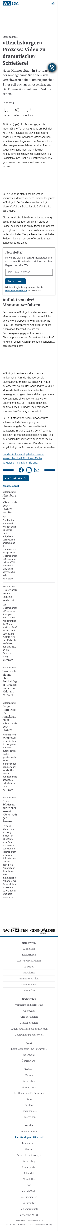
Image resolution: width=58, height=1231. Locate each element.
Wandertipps (29, 1087)
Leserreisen (29, 1117)
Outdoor (29, 1105)
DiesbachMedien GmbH (29, 1221)
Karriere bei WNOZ (29, 1215)
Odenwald (29, 1010)
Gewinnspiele (29, 1111)
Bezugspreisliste (29, 1209)
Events (29, 1075)
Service (29, 1125)
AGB (31, 1224)
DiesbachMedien (29, 1191)
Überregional (29, 1060)
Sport (29, 1043)
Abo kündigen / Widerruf (29, 1137)
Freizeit (29, 1069)
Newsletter (29, 972)
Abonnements (29, 1131)
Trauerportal (29, 1167)
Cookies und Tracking (43, 1224)
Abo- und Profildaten (29, 960)
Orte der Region (29, 1016)
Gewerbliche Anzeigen (29, 1155)
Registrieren (29, 954)
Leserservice (29, 1143)
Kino (29, 1099)
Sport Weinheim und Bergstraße (29, 1048)
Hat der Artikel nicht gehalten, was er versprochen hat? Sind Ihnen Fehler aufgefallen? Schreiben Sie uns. (23, 458)
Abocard (29, 1149)
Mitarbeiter (29, 1203)
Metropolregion (29, 1022)
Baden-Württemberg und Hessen (29, 1028)
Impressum (10, 1224)
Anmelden (29, 948)
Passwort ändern (29, 984)
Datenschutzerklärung (16, 290)
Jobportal (29, 1173)
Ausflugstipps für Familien (29, 1093)
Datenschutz (22, 1224)
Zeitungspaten (29, 1197)
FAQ (29, 1185)
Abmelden (29, 990)
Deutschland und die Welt (29, 1034)
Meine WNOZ (29, 942)
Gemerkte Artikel (29, 978)
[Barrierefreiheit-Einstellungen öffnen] (52, 67)
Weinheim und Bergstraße (29, 1004)
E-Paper (29, 966)
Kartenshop (29, 1081)
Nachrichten (29, 999)
